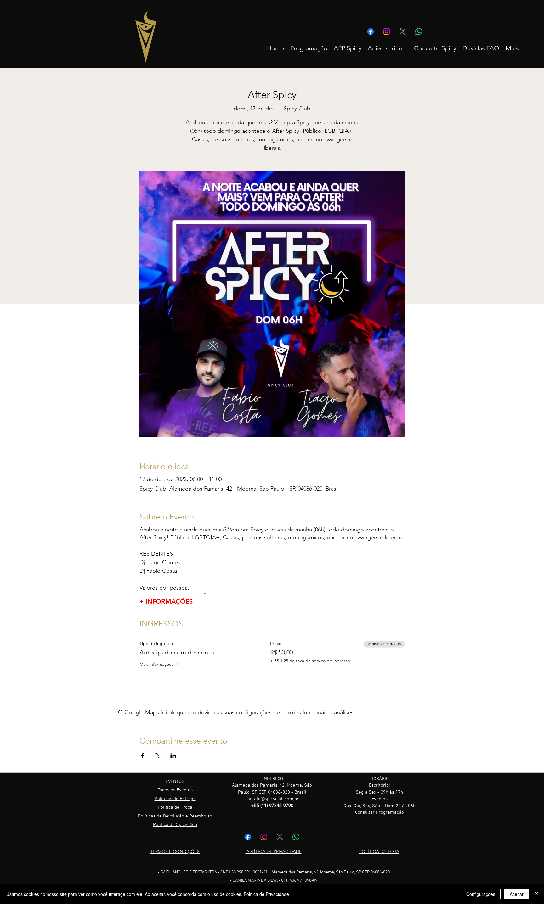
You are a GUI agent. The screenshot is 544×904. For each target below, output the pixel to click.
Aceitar (517, 894)
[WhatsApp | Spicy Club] (418, 31)
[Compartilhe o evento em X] (158, 755)
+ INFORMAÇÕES (166, 601)
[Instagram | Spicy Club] (386, 31)
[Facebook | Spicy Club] (370, 31)
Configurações (480, 894)
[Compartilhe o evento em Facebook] (142, 755)
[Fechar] (536, 894)
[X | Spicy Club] (402, 31)
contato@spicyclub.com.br (272, 799)
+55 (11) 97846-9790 (272, 805)
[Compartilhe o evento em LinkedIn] (173, 755)
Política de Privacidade (266, 894)
